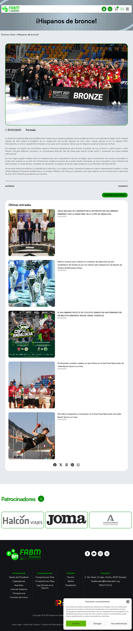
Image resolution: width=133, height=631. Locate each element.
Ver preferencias (119, 623)
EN (122, 9)
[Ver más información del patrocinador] (22, 520)
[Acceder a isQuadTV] (110, 9)
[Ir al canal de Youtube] (94, 553)
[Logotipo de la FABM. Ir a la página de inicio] (10, 9)
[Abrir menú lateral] (127, 9)
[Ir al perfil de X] (106, 553)
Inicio (12, 34)
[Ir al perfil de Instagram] (100, 553)
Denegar (98, 623)
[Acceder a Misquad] (104, 9)
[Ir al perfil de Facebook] (87, 553)
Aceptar (76, 623)
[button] (128, 601)
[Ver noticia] (31, 232)
